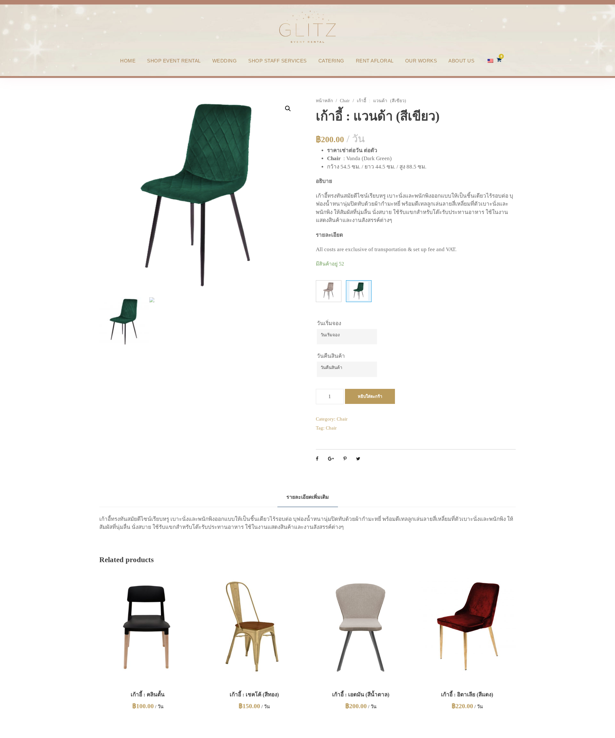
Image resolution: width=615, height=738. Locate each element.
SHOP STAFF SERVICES (277, 60)
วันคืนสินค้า (331, 356)
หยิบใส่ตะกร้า (370, 396)
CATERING (331, 60)
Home (127, 60)
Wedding (224, 60)
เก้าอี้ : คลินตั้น (148, 695)
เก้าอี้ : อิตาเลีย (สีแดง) (467, 695)
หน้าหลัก (324, 100)
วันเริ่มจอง (329, 323)
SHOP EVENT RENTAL (174, 60)
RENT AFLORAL (375, 60)
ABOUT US (461, 60)
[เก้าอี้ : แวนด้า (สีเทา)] (328, 291)
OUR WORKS (421, 60)
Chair (345, 100)
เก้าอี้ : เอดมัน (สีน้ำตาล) (361, 695)
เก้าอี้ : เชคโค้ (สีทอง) (254, 695)
